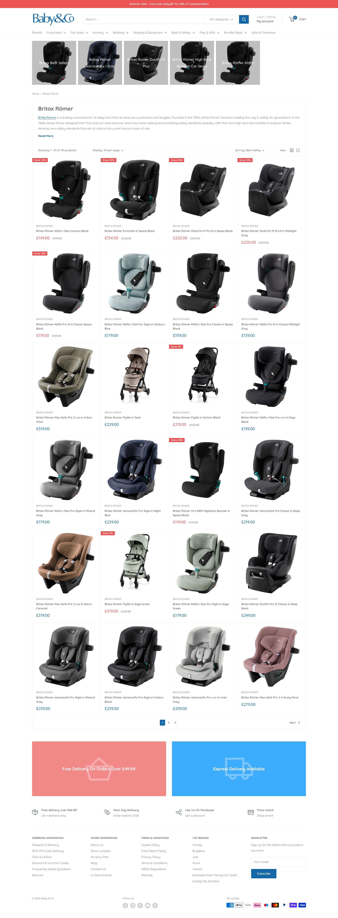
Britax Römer (51, 93)
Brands (37, 32)
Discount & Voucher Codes (50, 863)
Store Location (101, 851)
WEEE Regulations (153, 869)
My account (265, 21)
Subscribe (264, 873)
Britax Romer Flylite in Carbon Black (196, 417)
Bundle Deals (233, 32)
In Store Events (101, 875)
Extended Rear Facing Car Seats (214, 875)
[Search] (244, 19)
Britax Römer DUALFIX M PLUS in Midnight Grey (268, 233)
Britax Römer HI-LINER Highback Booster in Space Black (201, 513)
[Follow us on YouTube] (147, 905)
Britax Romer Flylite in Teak (123, 417)
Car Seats (77, 32)
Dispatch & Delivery (45, 845)
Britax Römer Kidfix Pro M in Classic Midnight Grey (270, 326)
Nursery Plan (100, 857)
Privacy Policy (150, 857)
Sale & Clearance (263, 32)
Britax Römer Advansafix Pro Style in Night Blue (133, 513)
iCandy (197, 845)
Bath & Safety (181, 32)
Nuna (196, 863)
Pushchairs (54, 32)
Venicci (197, 869)
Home (35, 93)
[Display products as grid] (291, 150)
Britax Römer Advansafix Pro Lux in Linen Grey (200, 699)
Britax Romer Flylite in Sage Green (127, 604)
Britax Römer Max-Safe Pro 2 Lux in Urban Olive (64, 420)
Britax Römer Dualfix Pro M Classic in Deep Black (269, 606)
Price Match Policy (153, 851)
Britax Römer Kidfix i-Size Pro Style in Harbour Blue (135, 326)
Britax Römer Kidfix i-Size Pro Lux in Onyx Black (268, 420)
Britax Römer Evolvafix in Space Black (130, 231)
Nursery (98, 32)
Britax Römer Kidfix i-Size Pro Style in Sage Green (201, 606)
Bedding (118, 32)
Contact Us (98, 869)
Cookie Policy (150, 845)
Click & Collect (42, 857)
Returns (37, 875)
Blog (94, 863)
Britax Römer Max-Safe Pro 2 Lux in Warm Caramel (64, 606)
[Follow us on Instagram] (133, 905)
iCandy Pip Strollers (205, 881)
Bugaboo (198, 851)
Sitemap (147, 875)
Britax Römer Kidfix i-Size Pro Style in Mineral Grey (65, 513)
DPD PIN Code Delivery (48, 851)
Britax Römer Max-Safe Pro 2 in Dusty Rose (269, 697)
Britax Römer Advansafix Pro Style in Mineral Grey (65, 699)
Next (292, 722)
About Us (97, 845)
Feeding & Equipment (148, 32)
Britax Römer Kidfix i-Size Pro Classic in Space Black (203, 326)
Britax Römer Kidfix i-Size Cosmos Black (62, 231)
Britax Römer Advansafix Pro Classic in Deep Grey (270, 513)
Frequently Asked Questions (51, 869)
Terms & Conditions (154, 863)
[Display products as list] (298, 150)
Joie (195, 857)
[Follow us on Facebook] (125, 905)
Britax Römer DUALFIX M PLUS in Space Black (203, 231)
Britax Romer (47, 117)
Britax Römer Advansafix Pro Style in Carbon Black (134, 699)
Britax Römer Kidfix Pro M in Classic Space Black (64, 326)
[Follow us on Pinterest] (140, 905)
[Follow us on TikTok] (155, 905)
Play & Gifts (207, 32)
